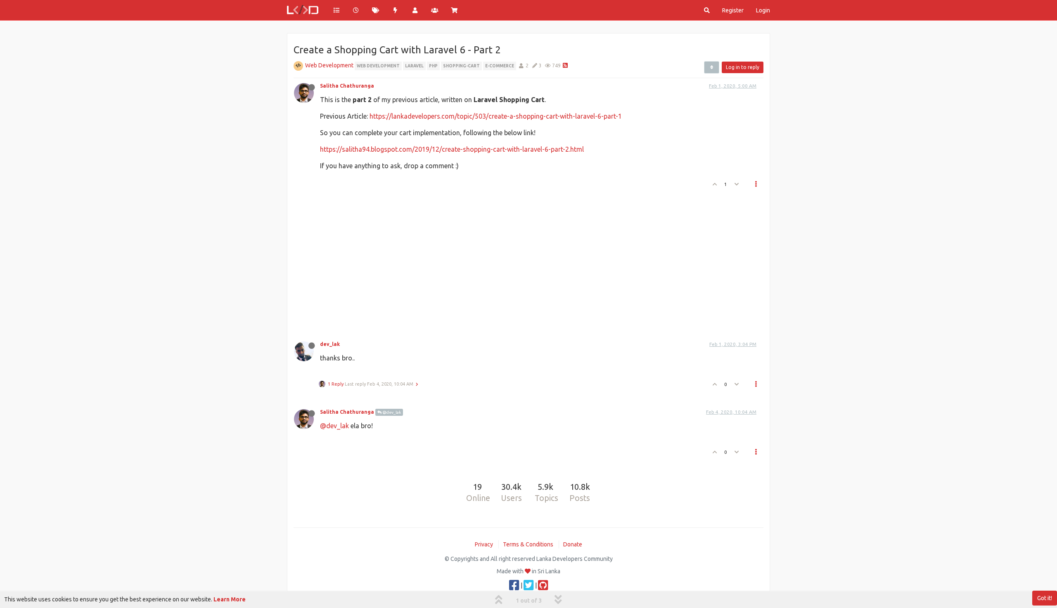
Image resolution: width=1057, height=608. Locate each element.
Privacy (484, 544)
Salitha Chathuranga (347, 85)
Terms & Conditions (528, 544)
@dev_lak (391, 412)
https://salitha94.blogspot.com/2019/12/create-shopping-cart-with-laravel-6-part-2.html (452, 149)
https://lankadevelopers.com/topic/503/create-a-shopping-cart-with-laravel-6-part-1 (496, 116)
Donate (572, 544)
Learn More (229, 599)
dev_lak (330, 344)
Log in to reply (742, 67)
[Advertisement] (523, 262)
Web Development (329, 65)
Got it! (1044, 598)
